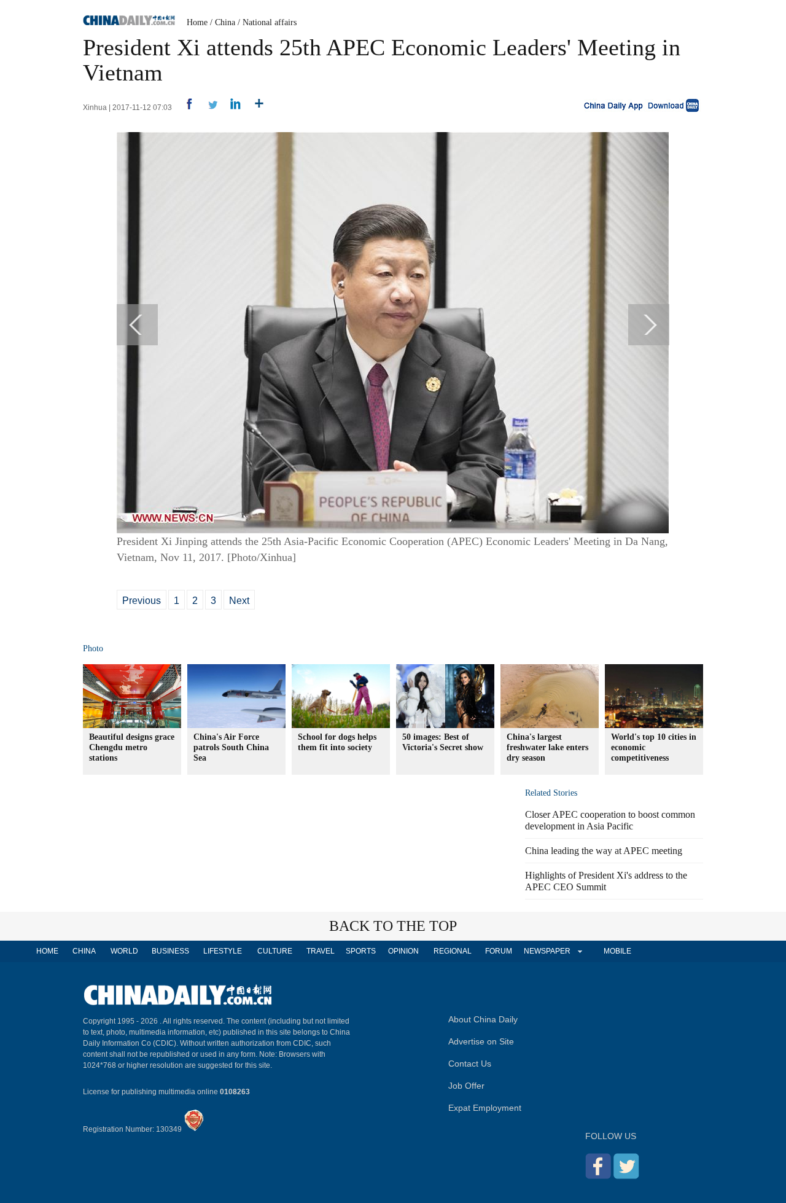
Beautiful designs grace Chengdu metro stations (131, 747)
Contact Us (469, 1063)
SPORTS (361, 951)
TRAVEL (320, 951)
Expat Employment (484, 1108)
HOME (47, 951)
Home (197, 22)
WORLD (124, 951)
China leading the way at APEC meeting (603, 850)
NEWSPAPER (546, 951)
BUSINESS (170, 951)
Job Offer (466, 1086)
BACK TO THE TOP (393, 926)
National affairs (270, 22)
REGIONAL (453, 951)
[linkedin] (231, 107)
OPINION (403, 951)
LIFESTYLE (222, 951)
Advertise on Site (481, 1041)
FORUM (498, 951)
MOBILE (617, 951)
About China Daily (483, 1019)
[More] (254, 107)
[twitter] (208, 107)
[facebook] (184, 107)
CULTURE (274, 951)
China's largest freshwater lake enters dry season (547, 747)
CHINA (84, 951)
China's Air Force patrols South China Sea (231, 747)
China (225, 22)
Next (239, 600)
